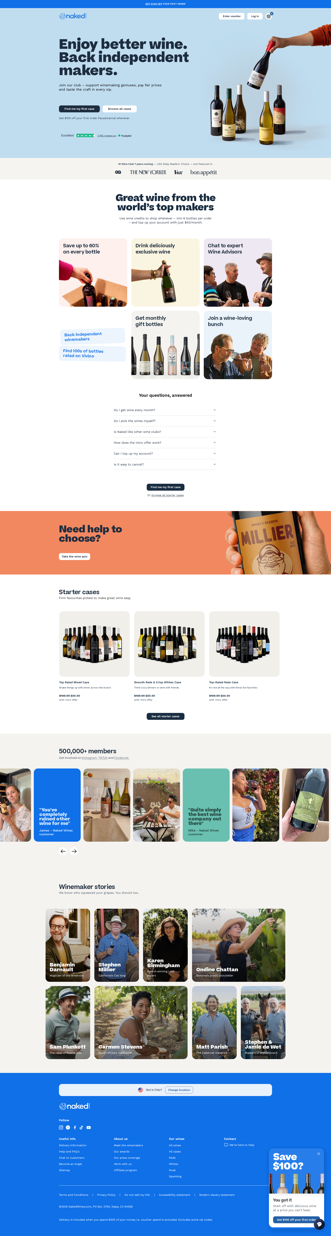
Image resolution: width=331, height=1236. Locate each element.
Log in (255, 16)
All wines (175, 1145)
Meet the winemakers (128, 1145)
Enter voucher (232, 16)
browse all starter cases (168, 495)
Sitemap (64, 1170)
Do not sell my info (137, 1194)
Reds (172, 1157)
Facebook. (121, 758)
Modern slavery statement (217, 1194)
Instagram (89, 758)
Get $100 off (153, 4)
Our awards (121, 1151)
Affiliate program (125, 1170)
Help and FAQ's (69, 1151)
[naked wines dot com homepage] (73, 16)
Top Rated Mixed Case (74, 682)
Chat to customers (71, 1157)
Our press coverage (127, 1157)
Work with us (123, 1164)
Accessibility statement (174, 1194)
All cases (175, 1151)
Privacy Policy (106, 1194)
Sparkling (175, 1176)
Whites (173, 1164)
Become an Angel (70, 1164)
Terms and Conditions (73, 1194)
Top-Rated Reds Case (223, 682)
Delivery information (72, 1145)
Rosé (172, 1170)
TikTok (102, 758)
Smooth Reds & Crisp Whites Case (157, 682)
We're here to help (241, 1145)
